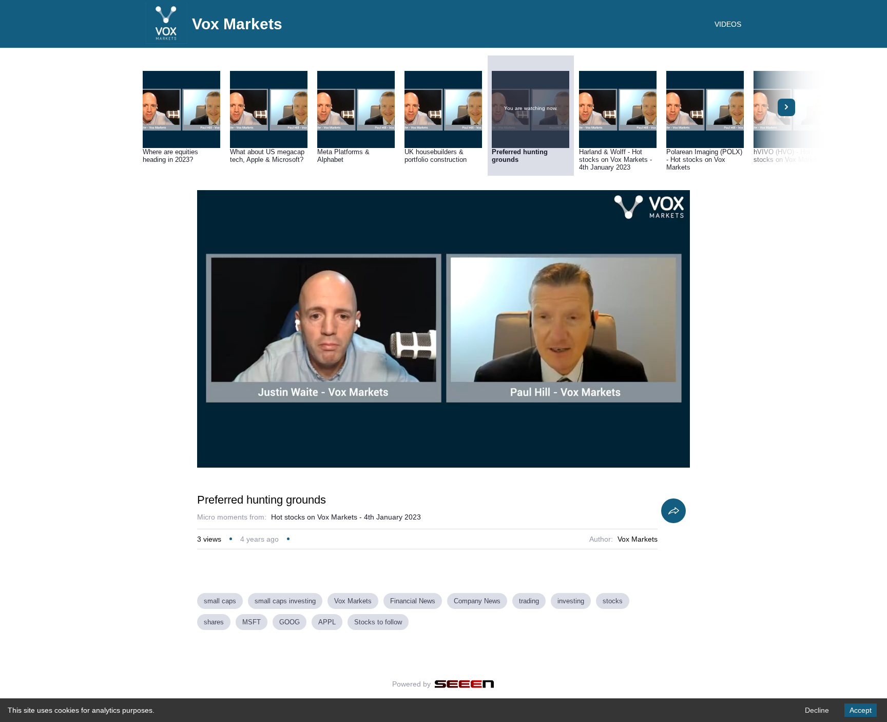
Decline (817, 710)
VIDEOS (728, 24)
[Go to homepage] (166, 41)
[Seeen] (464, 684)
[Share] (673, 510)
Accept (861, 710)
